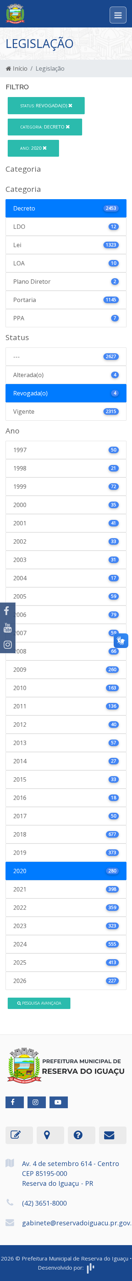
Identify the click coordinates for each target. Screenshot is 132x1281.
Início (19, 68)
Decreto (43, 126)
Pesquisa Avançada (41, 1003)
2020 (31, 148)
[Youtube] (7, 627)
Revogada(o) (44, 105)
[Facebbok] (15, 1102)
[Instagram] (7, 644)
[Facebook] (7, 611)
